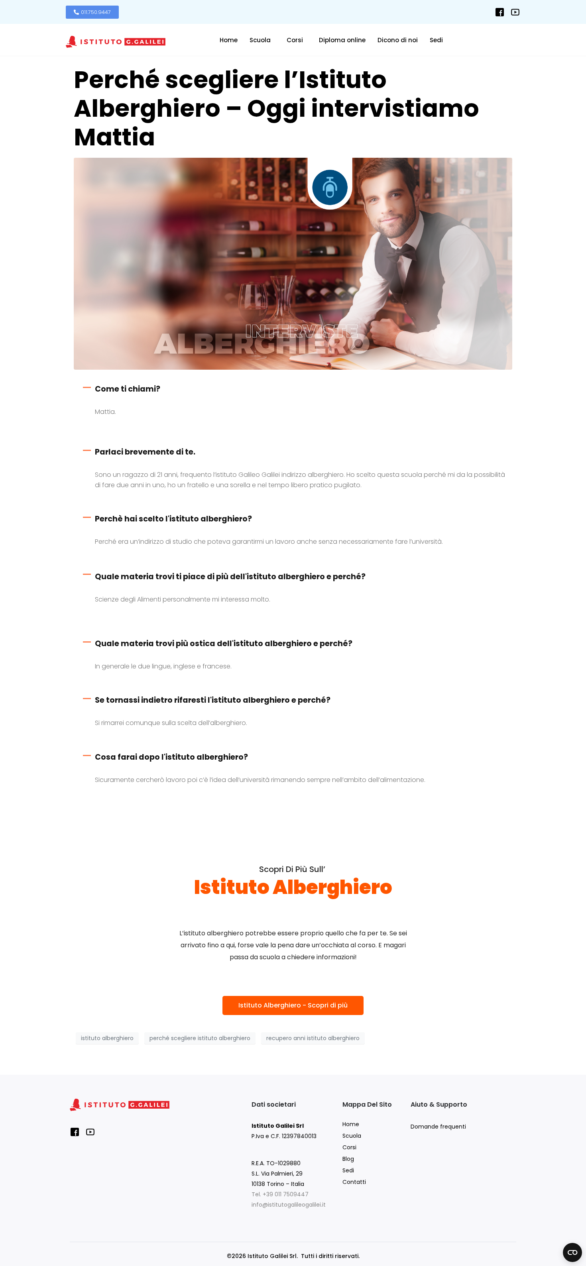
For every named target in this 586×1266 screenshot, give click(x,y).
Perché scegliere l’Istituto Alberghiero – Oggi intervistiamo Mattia (276, 108)
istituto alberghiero (107, 1038)
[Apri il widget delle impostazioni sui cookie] (572, 1252)
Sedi (436, 40)
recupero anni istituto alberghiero (313, 1038)
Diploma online (342, 40)
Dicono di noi (398, 40)
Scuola (260, 40)
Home (229, 40)
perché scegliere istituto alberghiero (199, 1038)
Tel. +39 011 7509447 (280, 1194)
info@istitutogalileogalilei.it (289, 1205)
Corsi (295, 40)
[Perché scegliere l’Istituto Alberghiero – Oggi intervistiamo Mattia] (293, 263)
